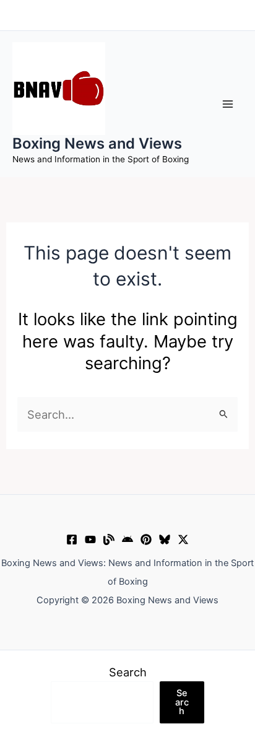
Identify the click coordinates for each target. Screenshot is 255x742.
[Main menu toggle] (228, 103)
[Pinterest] (146, 539)
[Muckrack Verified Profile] (109, 539)
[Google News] (127, 539)
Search (128, 672)
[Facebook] (71, 539)
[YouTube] (90, 539)
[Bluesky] (164, 539)
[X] (183, 539)
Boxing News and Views (97, 143)
